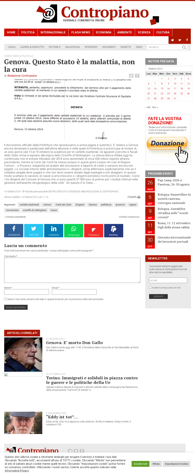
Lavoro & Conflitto (32, 47)
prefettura (106, 204)
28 (155, 98)
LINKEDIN (54, 234)
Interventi (91, 47)
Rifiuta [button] (156, 463)
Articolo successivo (129, 216)
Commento (10, 256)
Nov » (155, 107)
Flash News (80, 32)
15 (162, 88)
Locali (12, 47)
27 (148, 98)
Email (55, 287)
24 (174, 93)
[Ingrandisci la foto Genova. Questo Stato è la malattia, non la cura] (72, 109)
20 (148, 93)
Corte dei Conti (63, 204)
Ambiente (124, 32)
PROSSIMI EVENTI (160, 173)
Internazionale (53, 32)
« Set (147, 107)
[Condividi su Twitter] (131, 75)
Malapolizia (72, 47)
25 (181, 93)
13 (148, 88)
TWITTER (34, 234)
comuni (47, 204)
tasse (54, 210)
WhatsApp (74, 234)
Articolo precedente (16, 216)
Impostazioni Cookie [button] (176, 463)
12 (188, 83)
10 (174, 83)
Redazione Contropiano (22, 75)
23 (168, 93)
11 (181, 83)
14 (155, 88)
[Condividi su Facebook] (137, 75)
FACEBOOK (14, 234)
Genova (93, 204)
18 (181, 88)
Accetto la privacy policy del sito (166, 287)
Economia (103, 32)
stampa (132, 197)
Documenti (109, 47)
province (120, 204)
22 (162, 93)
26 (188, 93)
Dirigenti (80, 204)
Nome (8, 287)
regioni (132, 204)
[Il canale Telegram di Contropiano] (172, 40)
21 (155, 93)
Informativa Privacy (17, 470)
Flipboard (93, 234)
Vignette (125, 47)
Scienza (144, 32)
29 (162, 98)
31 (174, 98)
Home (11, 32)
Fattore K (55, 47)
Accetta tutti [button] (140, 463)
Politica (28, 32)
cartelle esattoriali (29, 204)
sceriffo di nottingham (34, 210)
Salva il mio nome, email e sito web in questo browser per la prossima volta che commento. (55, 299)
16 (168, 88)
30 (168, 98)
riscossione (12, 210)
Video (139, 47)
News (16, 56)
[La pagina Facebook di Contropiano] (187, 40)
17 (174, 88)
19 (188, 88)
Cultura (162, 32)
